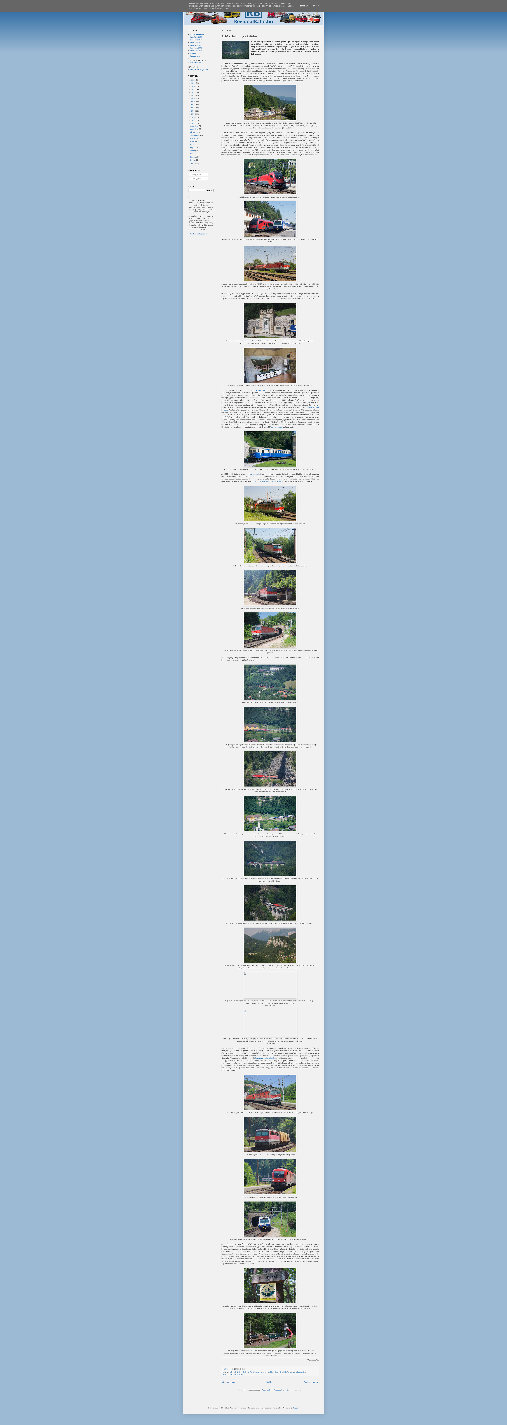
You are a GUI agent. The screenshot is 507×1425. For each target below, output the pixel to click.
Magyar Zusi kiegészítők (199, 69)
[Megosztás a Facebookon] (241, 1369)
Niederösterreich (276, 1372)
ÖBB (284, 1372)
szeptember (195, 135)
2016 (193, 111)
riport (294, 1372)
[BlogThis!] (236, 1369)
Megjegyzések (196, 179)
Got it (316, 6)
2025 (193, 83)
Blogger (296, 1408)
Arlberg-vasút (276, 427)
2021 (193, 95)
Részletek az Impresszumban (201, 234)
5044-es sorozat (252, 474)
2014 (193, 117)
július (192, 141)
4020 (244, 1372)
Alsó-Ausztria (251, 1372)
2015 (193, 114)
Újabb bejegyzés (228, 1382)
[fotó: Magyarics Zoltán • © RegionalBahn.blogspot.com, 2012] (235, 50)
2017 (193, 108)
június (192, 144)
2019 (193, 102)
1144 (240, 1372)
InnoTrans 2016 (196, 48)
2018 (193, 105)
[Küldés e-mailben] (233, 1369)
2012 (193, 123)
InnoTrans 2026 (196, 37)
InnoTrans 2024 (196, 40)
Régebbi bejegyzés (311, 1382)
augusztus (194, 138)
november (194, 129)
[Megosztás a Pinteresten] (243, 1369)
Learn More (305, 6)
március (193, 154)
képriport (266, 1372)
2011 (193, 164)
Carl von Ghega (261, 390)
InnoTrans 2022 (196, 42)
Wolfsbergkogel (240, 1374)
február (193, 157)
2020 (193, 98)
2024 (193, 86)
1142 (236, 1372)
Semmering (301, 1372)
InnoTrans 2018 (196, 45)
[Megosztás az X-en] (238, 1369)
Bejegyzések (196, 175)
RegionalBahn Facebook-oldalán (275, 1390)
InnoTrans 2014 (196, 50)
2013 (193, 120)
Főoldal (269, 1382)
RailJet (289, 1372)
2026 (193, 80)
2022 (193, 92)
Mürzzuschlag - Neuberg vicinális (268, 481)
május (192, 147)
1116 (232, 1372)
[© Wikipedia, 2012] (270, 998)
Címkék (193, 53)
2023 (193, 89)
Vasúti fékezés (195, 63)
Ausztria (259, 1372)
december (194, 126)
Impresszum (195, 56)
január (192, 160)
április (192, 151)
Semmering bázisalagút (264, 1058)
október (193, 132)
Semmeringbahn (228, 1374)
